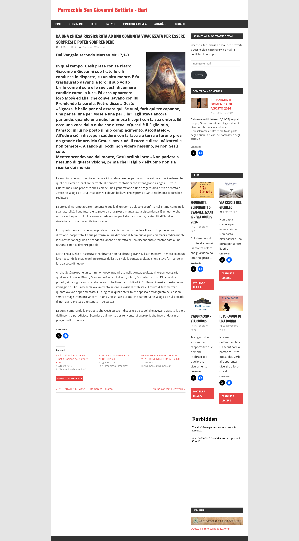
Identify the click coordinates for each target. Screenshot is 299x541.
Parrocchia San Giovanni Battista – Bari (102, 10)
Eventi (94, 24)
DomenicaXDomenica (135, 24)
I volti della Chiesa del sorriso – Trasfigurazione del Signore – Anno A (74, 359)
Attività (159, 24)
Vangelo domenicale (69, 378)
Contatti (180, 24)
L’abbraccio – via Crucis (201, 319)
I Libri (196, 175)
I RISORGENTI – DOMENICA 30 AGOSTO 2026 (222, 104)
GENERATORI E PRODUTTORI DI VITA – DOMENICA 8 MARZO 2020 (160, 357)
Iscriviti (198, 75)
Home (58, 24)
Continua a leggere (199, 285)
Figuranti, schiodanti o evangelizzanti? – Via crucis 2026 (202, 212)
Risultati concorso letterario (167, 389)
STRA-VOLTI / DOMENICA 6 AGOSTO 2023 (114, 357)
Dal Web (110, 24)
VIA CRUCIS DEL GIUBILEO (230, 205)
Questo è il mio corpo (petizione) (210, 528)
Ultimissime (76, 24)
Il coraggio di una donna (230, 319)
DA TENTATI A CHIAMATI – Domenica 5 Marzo (85, 389)
